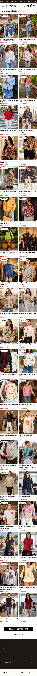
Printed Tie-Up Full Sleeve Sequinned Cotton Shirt (7, 40)
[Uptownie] (10, 6)
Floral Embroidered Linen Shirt (9, 313)
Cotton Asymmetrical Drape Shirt (8, 436)
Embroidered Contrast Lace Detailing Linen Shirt (8, 588)
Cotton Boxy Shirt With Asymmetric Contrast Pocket (27, 466)
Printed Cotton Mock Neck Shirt (27, 222)
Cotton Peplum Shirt (25, 496)
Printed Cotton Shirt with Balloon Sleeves (7, 222)
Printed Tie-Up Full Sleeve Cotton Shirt (26, 131)
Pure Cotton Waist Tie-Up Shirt (28, 557)
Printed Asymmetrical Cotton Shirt (27, 40)
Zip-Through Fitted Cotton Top (9, 618)
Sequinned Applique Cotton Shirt (27, 253)
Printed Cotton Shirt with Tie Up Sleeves (27, 192)
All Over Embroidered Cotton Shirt (8, 70)
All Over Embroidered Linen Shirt (8, 375)
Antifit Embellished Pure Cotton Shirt (7, 283)
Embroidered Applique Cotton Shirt (28, 344)
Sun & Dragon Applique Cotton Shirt (26, 436)
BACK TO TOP (18, 634)
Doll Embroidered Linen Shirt (27, 404)
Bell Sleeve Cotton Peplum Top (27, 588)
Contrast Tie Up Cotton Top (8, 557)
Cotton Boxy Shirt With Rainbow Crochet (7, 527)
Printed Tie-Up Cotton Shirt (27, 161)
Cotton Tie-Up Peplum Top (8, 130)
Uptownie (8, 662)
